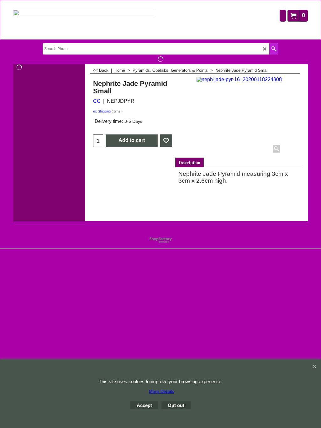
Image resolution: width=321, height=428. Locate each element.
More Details (161, 391)
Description (189, 162)
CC (97, 101)
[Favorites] (166, 141)
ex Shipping (102, 111)
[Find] (273, 49)
